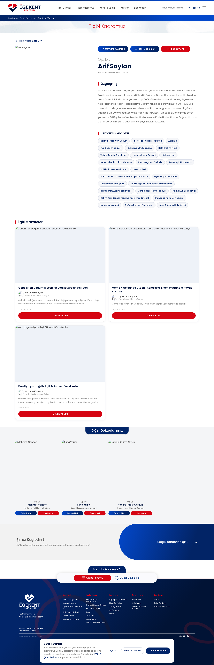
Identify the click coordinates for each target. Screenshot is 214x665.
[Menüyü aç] (204, 7)
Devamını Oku (60, 315)
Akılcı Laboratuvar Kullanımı (95, 623)
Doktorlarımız (136, 603)
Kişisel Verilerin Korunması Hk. (72, 608)
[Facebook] (198, 8)
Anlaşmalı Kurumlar (70, 603)
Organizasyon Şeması (71, 619)
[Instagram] (190, 8)
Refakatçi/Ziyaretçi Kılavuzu (96, 605)
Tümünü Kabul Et (158, 650)
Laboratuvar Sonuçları (162, 607)
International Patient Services (139, 608)
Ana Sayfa (13, 18)
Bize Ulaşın (140, 7)
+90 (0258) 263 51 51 (27, 614)
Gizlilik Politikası (68, 616)
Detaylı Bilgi (26, 513)
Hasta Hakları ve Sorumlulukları (91, 601)
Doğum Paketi (91, 619)
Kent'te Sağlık (107, 7)
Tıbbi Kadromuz (85, 7)
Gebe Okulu (90, 616)
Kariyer (125, 7)
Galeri (88, 612)
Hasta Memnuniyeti (93, 609)
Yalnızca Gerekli (132, 650)
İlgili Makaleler (147, 48)
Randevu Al (177, 48)
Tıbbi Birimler (63, 7)
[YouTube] (194, 8)
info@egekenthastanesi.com (31, 617)
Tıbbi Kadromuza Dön (30, 40)
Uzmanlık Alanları (115, 48)
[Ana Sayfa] (24, 8)
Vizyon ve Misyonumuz (71, 600)
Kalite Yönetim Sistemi (70, 612)
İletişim (156, 600)
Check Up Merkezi (115, 603)
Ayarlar (113, 650)
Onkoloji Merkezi (115, 607)
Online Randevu (159, 603)
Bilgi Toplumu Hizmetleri (117, 600)
